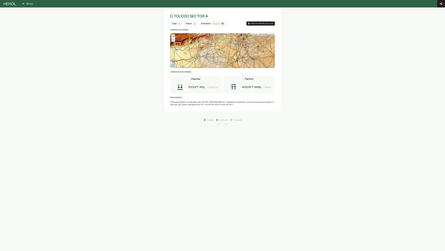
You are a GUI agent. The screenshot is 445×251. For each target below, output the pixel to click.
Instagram (238, 120)
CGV (226, 124)
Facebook (223, 120)
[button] (173, 36)
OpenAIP (271, 34)
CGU (219, 124)
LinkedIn (210, 120)
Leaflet (255, 34)
